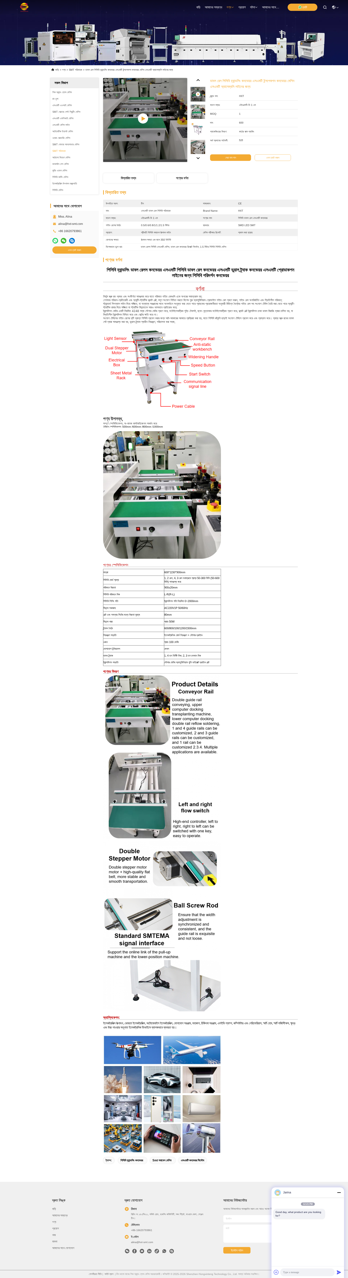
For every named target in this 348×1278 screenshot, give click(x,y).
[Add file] (276, 1272)
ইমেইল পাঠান (237, 1250)
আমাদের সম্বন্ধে (213, 7)
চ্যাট (305, 7)
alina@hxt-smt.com (70, 223)
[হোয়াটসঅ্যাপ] (55, 240)
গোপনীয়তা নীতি (95, 1274)
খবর (54, 1235)
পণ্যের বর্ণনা (182, 178)
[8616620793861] (164, 1252)
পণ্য (229, 7)
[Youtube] (141, 1252)
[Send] (339, 1272)
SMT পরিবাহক (75, 69)
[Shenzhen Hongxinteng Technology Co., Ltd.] (19, 7)
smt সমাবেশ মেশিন (161, 1160)
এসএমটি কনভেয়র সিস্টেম (192, 1160)
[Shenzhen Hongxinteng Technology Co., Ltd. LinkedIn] (149, 1252)
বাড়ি (198, 7)
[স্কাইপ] (72, 240)
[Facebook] (134, 1252)
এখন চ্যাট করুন (74, 250)
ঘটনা (252, 7)
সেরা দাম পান (230, 157)
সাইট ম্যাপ (109, 1274)
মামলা (54, 1241)
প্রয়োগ (242, 7)
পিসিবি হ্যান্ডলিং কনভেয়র (132, 1160)
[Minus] (339, 1192)
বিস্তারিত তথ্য (128, 178)
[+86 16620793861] (171, 1252)
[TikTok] (156, 1252)
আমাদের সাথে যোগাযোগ (270, 7)
